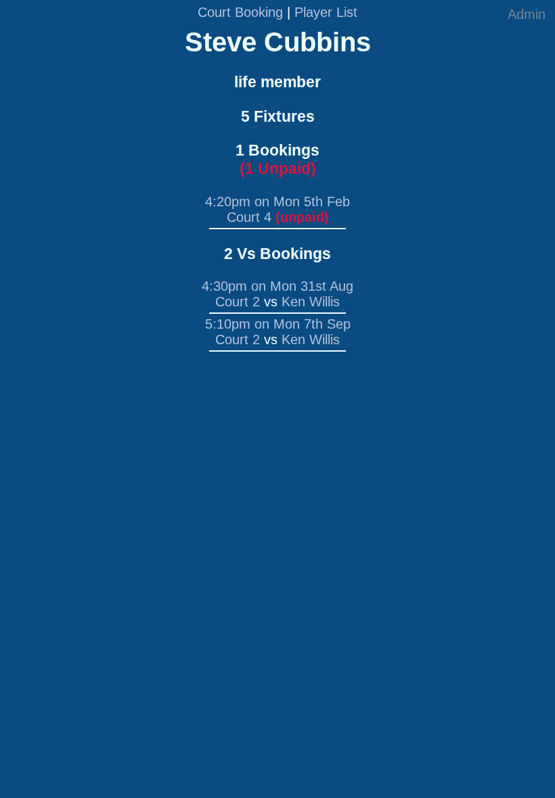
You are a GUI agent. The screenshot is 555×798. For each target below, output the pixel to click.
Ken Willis (311, 301)
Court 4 (249, 217)
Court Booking (240, 12)
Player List (325, 12)
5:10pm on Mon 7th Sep (278, 323)
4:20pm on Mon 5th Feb (277, 201)
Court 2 (237, 301)
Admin (527, 14)
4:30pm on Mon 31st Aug (277, 286)
